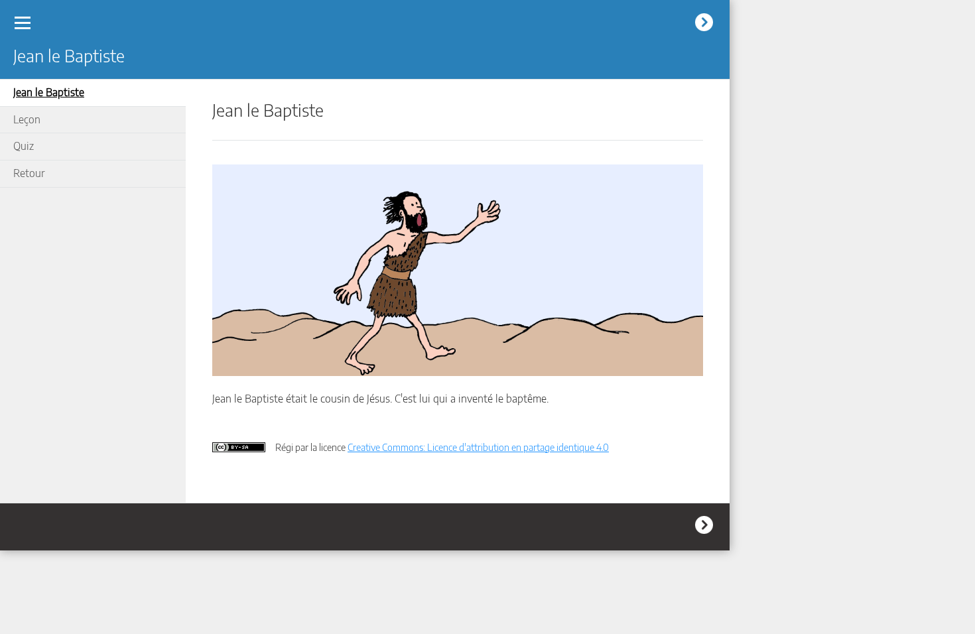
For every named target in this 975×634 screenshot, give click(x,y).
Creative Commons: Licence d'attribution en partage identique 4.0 (478, 447)
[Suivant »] (705, 23)
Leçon (26, 119)
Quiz (23, 146)
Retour (29, 173)
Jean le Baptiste (48, 92)
